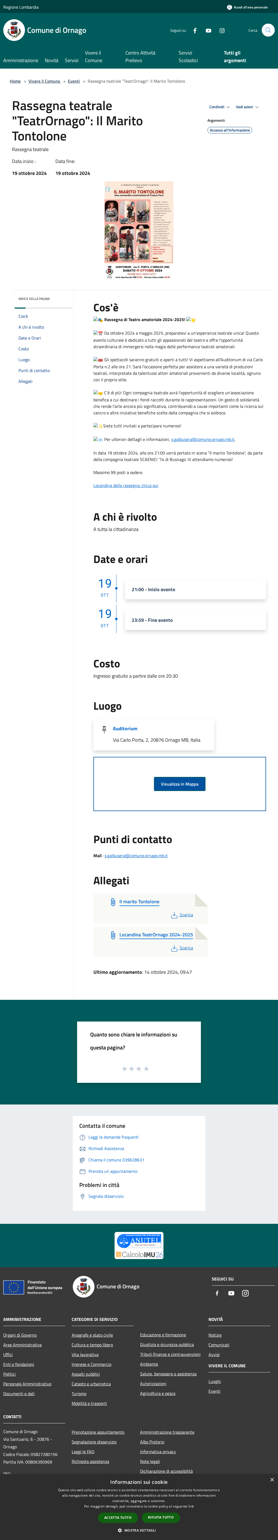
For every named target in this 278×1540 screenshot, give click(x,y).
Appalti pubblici (86, 1374)
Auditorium (125, 728)
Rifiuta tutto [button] (161, 1517)
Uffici (8, 1354)
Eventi (74, 81)
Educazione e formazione (163, 1334)
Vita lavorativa (85, 1354)
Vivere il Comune (45, 81)
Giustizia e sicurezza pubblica (167, 1344)
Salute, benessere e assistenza (168, 1374)
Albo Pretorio (152, 1442)
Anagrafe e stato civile (92, 1335)
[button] (139, 1530)
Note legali (150, 1461)
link (191, 1506)
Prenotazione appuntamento (98, 1432)
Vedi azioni (245, 107)
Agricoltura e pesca (157, 1393)
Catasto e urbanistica (91, 1384)
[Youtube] (206, 30)
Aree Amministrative (22, 1345)
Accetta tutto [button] (118, 1517)
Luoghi (214, 1381)
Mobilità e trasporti (89, 1403)
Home (15, 81)
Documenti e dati (19, 1393)
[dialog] (139, 1507)
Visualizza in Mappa (179, 784)
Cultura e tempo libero (92, 1345)
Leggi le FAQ (83, 1451)
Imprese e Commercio (91, 1364)
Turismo (79, 1393)
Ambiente (149, 1364)
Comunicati (218, 1345)
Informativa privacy (158, 1451)
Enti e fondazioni (18, 1364)
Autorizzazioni (153, 1383)
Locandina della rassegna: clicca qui (125, 485)
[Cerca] (268, 30)
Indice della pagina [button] (34, 298)
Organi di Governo (20, 1335)
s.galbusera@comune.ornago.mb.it (203, 439)
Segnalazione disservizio (94, 1442)
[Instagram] (219, 30)
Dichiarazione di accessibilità (166, 1471)
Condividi (217, 107)
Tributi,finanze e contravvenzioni (170, 1354)
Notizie (215, 1335)
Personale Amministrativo (27, 1384)
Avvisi (214, 1354)
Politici (9, 1374)
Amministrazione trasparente (167, 1432)
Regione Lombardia (21, 7)
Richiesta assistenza (90, 1461)
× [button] (272, 1480)
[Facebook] (192, 30)
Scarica (186, 914)
